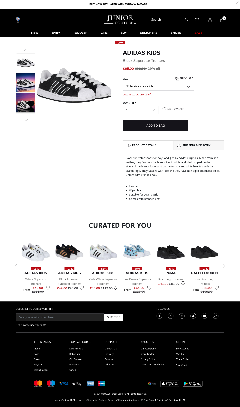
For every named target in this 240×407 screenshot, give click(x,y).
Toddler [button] (80, 32)
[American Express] (90, 383)
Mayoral (38, 364)
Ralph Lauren (41, 370)
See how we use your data (31, 325)
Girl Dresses (75, 359)
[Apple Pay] (77, 383)
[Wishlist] (48, 288)
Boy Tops (74, 364)
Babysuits (74, 354)
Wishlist (180, 354)
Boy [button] (124, 32)
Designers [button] (149, 32)
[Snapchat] (193, 315)
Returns (109, 359)
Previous (16, 265)
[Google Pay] (152, 383)
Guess (37, 359)
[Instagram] (182, 315)
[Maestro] (51, 383)
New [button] (35, 32)
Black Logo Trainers (170, 279)
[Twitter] (170, 315)
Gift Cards (110, 364)
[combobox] (169, 19)
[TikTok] (215, 315)
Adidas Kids (141, 52)
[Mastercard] (38, 383)
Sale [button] (198, 32)
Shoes (72, 370)
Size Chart (186, 78)
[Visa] (64, 383)
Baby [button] (56, 32)
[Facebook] (159, 315)
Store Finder (147, 354)
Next (224, 265)
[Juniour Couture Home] (120, 18)
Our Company (148, 348)
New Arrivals (76, 348)
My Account (182, 348)
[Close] (237, 2)
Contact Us (111, 348)
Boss (36, 354)
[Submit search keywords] (186, 19)
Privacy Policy (148, 359)
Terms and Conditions (152, 364)
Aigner (37, 348)
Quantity (129, 102)
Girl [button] (103, 32)
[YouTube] (204, 315)
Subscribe (113, 317)
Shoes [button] (176, 32)
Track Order (182, 359)
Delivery (109, 354)
